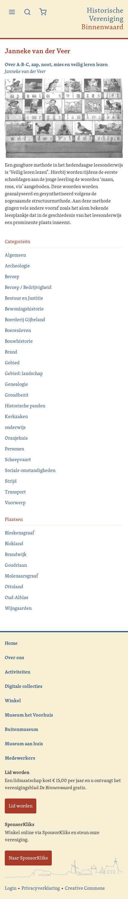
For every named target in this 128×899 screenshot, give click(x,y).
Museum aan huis (24, 743)
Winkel (13, 700)
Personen (14, 448)
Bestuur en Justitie (24, 298)
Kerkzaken (16, 416)
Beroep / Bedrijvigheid (28, 287)
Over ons (14, 657)
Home (11, 643)
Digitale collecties (23, 686)
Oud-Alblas (16, 597)
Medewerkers (20, 757)
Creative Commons (85, 888)
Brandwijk (15, 554)
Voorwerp (15, 502)
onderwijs (15, 427)
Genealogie (16, 384)
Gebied (12, 362)
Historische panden (25, 405)
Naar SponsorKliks (28, 857)
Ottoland (14, 586)
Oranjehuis (16, 438)
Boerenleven (18, 330)
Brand (11, 351)
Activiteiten (17, 671)
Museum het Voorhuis (29, 714)
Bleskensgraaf (19, 532)
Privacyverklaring (40, 888)
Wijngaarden (18, 608)
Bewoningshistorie (24, 308)
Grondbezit (17, 394)
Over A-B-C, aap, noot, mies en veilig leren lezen (56, 64)
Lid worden (20, 805)
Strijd (11, 481)
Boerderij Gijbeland (25, 319)
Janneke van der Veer (25, 71)
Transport (15, 491)
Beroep (12, 276)
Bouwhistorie (19, 341)
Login (10, 888)
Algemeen (15, 255)
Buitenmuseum (21, 729)
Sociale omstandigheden (30, 470)
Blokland (14, 543)
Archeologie (17, 265)
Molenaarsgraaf (21, 575)
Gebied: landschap (24, 373)
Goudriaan (16, 565)
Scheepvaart (18, 459)
